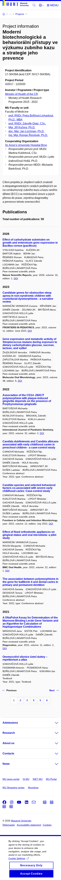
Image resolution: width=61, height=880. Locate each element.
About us (8, 743)
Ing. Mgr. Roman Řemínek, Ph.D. (28, 135)
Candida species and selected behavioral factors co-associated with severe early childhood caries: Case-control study (29, 488)
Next (52, 690)
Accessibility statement (29, 825)
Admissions (10, 722)
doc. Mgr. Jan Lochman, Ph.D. (26, 131)
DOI (16, 278)
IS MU (26, 779)
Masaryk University (21, 820)
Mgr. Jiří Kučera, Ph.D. (21, 127)
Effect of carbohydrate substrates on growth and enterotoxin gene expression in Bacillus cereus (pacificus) (30, 242)
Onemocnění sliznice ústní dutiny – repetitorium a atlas (25, 658)
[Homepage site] (16, 3)
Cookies (47, 825)
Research (9, 732)
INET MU (38, 779)
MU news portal (11, 779)
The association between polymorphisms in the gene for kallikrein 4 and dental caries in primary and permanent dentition (30, 581)
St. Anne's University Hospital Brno (26, 145)
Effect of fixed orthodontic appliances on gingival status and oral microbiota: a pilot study (29, 534)
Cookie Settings (16, 858)
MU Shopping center (14, 787)
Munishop (33, 787)
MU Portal (51, 779)
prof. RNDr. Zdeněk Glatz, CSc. (27, 123)
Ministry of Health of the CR (21, 94)
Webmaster (9, 825)
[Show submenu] (53, 723)
